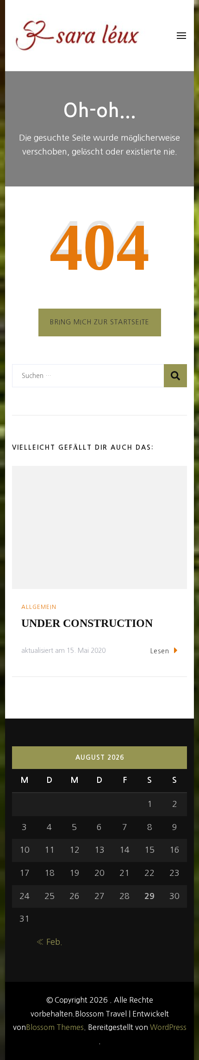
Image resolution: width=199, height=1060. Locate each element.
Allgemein (38, 607)
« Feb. (49, 942)
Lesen (159, 651)
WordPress (168, 1027)
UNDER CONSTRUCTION (87, 623)
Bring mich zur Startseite (99, 322)
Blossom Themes (55, 1027)
